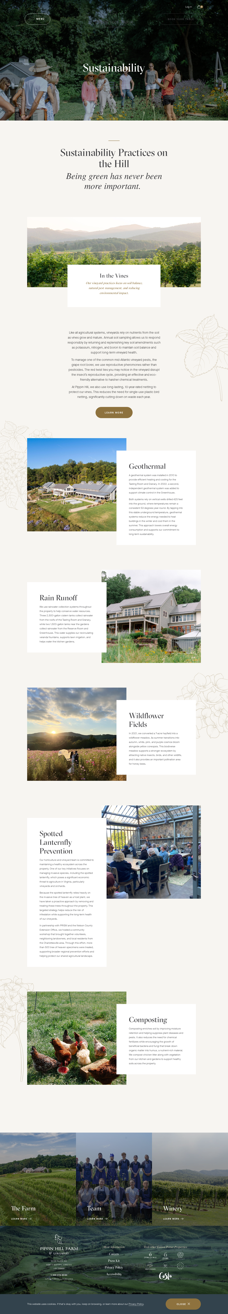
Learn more (114, 412)
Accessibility (114, 1274)
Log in (188, 6)
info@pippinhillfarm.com (59, 1279)
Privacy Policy (136, 1304)
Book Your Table (181, 21)
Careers (114, 1254)
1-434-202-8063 (59, 1275)
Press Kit (114, 1261)
